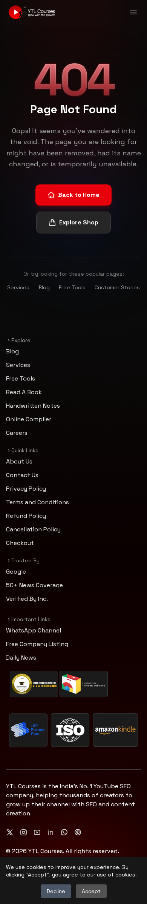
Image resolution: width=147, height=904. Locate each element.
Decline (56, 891)
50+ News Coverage (34, 585)
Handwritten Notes (33, 406)
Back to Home (79, 195)
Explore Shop (78, 222)
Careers (17, 433)
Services (18, 287)
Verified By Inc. (27, 599)
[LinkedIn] (50, 832)
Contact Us (22, 475)
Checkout (20, 543)
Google (16, 572)
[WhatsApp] (64, 832)
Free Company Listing (37, 644)
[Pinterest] (77, 832)
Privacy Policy (26, 489)
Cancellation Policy (33, 529)
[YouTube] (37, 832)
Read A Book (24, 392)
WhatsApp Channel (33, 630)
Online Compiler (28, 419)
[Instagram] (23, 832)
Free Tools (72, 287)
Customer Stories (117, 287)
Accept (91, 891)
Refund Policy (26, 516)
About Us (19, 461)
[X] (10, 832)
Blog (44, 287)
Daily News (21, 658)
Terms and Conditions (37, 502)
